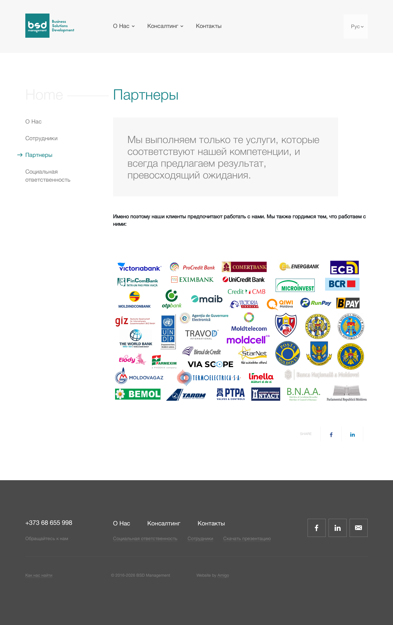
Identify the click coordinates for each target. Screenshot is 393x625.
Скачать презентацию (247, 538)
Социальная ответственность (145, 538)
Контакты (209, 25)
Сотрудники (41, 138)
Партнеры (38, 154)
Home (44, 94)
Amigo (223, 575)
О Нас (121, 25)
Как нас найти (38, 575)
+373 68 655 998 (48, 522)
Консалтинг (162, 25)
